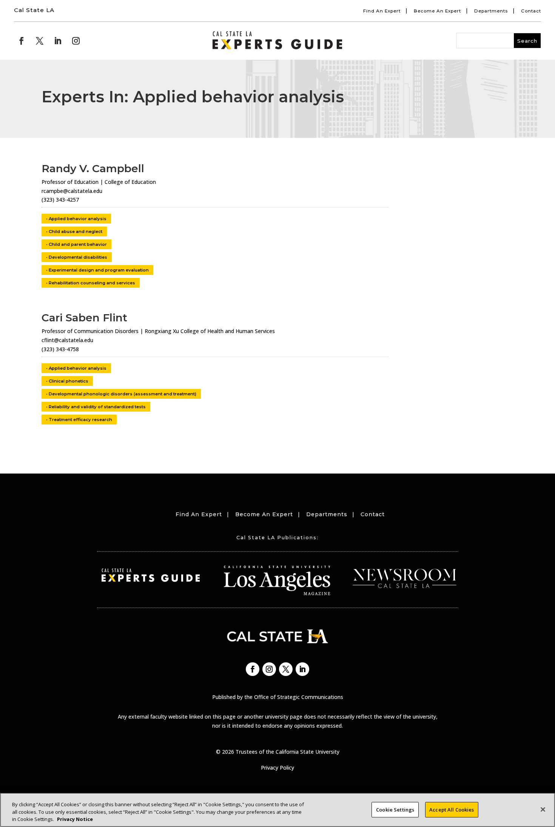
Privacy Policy (277, 767)
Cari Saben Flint (84, 317)
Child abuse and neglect (75, 231)
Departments (491, 11)
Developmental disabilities (78, 257)
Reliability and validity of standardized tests (97, 406)
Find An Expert (382, 11)
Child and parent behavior (78, 244)
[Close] (543, 809)
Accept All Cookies (451, 809)
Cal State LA (34, 10)
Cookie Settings (395, 809)
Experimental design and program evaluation (99, 270)
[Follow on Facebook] (21, 40)
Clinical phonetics (68, 381)
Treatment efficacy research (80, 419)
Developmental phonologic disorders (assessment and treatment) (122, 394)
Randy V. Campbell (93, 168)
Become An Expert (437, 11)
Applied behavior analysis (77, 218)
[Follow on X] (39, 40)
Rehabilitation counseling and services (92, 282)
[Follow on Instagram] (75, 40)
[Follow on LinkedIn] (57, 40)
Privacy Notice (75, 819)
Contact (531, 11)
